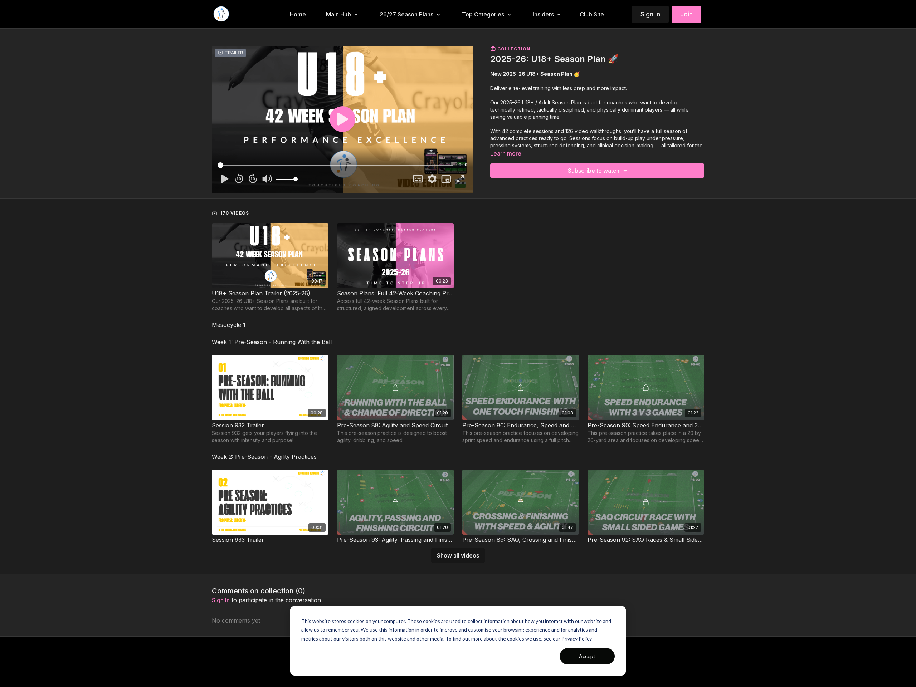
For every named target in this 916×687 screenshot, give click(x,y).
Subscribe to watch (593, 170)
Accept (587, 656)
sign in (221, 600)
